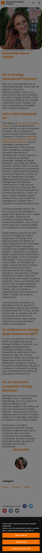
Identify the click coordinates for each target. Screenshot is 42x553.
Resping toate (21, 542)
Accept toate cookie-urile (21, 549)
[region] (21, 535)
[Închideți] (39, 520)
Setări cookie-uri (21, 535)
